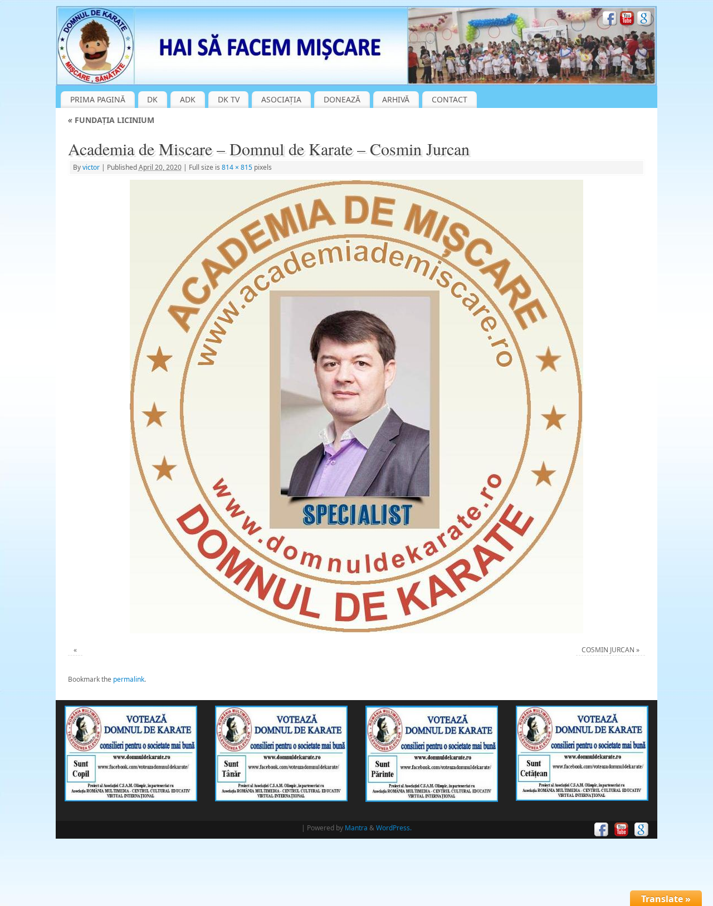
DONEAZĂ (342, 99)
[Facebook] (610, 19)
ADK (188, 99)
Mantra (356, 828)
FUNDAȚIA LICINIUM (111, 120)
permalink (128, 679)
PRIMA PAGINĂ (97, 99)
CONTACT (449, 99)
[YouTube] (627, 19)
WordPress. (394, 828)
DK (152, 99)
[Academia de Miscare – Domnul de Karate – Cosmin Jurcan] (357, 406)
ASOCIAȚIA (281, 99)
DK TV (229, 99)
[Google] (644, 19)
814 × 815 (237, 167)
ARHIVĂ (395, 99)
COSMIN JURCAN (608, 649)
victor (91, 167)
